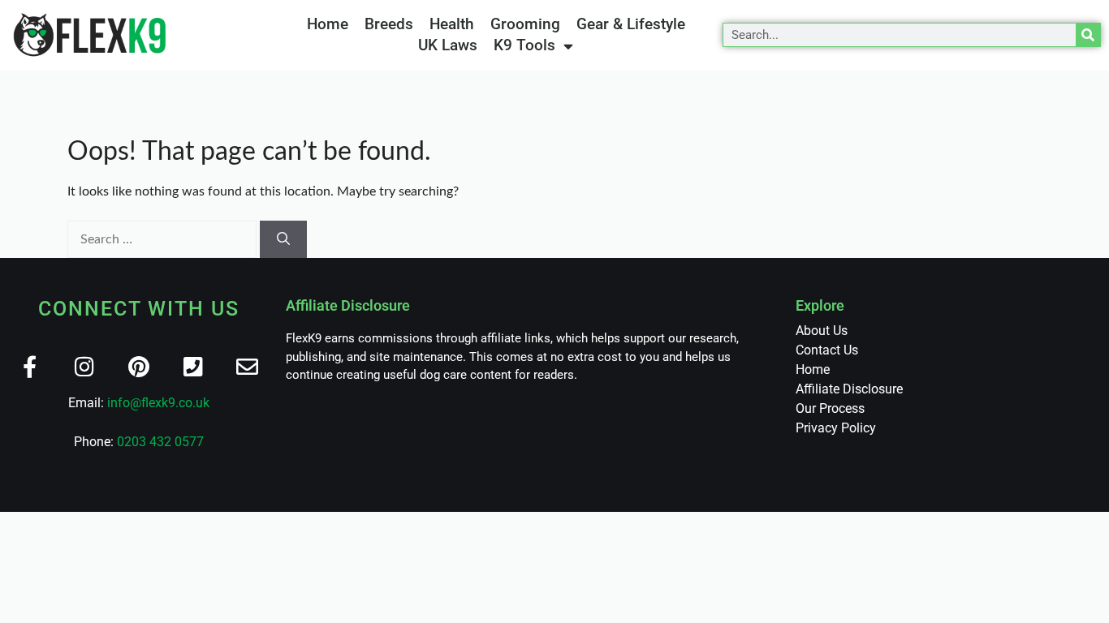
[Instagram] (84, 366)
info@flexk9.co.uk (158, 402)
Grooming (525, 24)
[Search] (1088, 35)
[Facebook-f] (30, 366)
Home (327, 24)
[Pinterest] (138, 366)
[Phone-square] (193, 366)
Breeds (389, 24)
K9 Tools (524, 45)
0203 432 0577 (160, 441)
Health (451, 24)
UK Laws (447, 45)
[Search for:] (163, 239)
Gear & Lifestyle (630, 24)
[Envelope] (247, 366)
